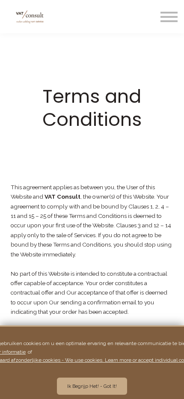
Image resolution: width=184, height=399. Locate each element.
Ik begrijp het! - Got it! (92, 386)
